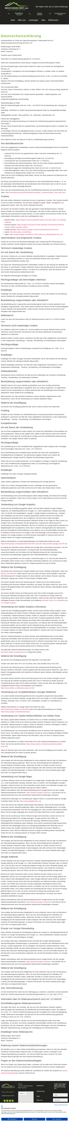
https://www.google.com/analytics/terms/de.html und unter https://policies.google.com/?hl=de (34, 544)
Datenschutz (41, 1091)
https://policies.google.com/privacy (39, 793)
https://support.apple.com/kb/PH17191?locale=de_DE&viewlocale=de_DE (36, 234)
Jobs (43, 20)
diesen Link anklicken (8, 573)
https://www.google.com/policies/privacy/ (15, 712)
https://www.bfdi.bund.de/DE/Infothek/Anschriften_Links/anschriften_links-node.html (35, 192)
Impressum (40, 1085)
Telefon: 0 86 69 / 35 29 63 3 (8, 1092)
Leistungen (33, 20)
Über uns (22, 20)
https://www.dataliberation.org (30, 801)
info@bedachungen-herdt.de (60, 14)
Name (54, 1092)
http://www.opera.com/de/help (20, 232)
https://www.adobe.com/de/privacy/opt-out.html (17, 688)
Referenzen (53, 20)
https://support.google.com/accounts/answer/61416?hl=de (37, 229)
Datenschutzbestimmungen (61, 1105)
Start (13, 20)
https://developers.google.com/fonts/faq (15, 709)
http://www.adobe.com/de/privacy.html (14, 652)
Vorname (55, 1097)
